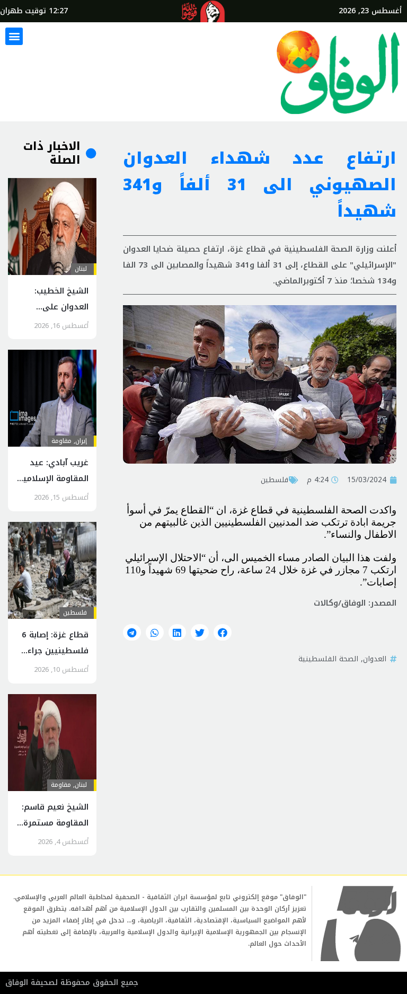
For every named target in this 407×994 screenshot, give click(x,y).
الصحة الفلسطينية (328, 658)
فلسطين (274, 479)
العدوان (374, 658)
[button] (14, 36)
